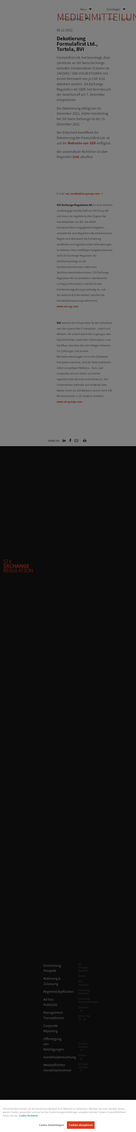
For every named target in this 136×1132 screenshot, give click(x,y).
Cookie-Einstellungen (51, 1125)
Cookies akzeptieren (81, 1125)
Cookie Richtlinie (28, 1115)
